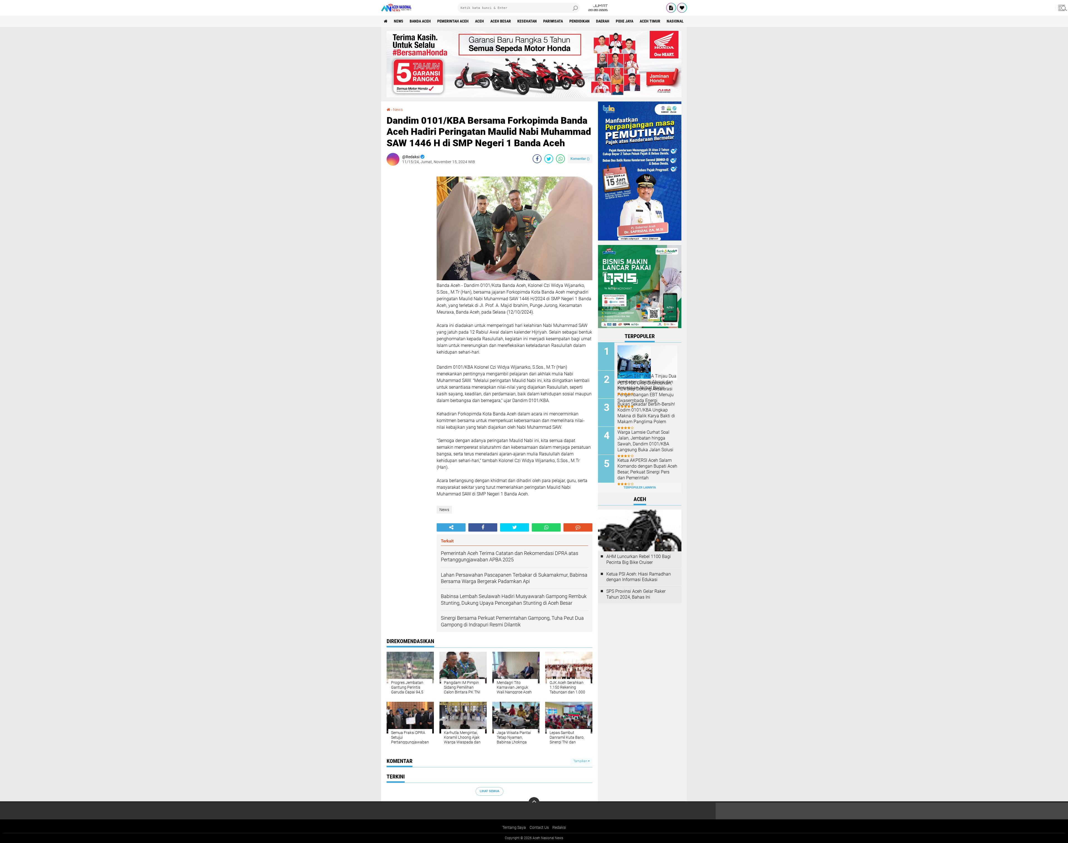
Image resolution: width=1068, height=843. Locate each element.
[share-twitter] (548, 158)
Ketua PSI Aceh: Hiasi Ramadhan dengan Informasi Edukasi (638, 576)
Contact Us (539, 827)
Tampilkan (580, 761)
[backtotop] (534, 802)
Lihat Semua (489, 791)
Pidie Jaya (624, 21)
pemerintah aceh (453, 21)
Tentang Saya (514, 827)
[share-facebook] (537, 158)
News (398, 21)
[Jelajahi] (1061, 8)
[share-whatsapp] (560, 158)
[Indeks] (671, 7)
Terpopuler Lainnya (640, 487)
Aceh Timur (650, 21)
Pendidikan (579, 21)
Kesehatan (527, 21)
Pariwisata (553, 21)
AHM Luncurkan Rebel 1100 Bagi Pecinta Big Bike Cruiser (638, 559)
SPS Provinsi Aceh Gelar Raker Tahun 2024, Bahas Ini (636, 594)
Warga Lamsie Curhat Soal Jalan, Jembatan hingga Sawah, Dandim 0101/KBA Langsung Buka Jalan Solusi (645, 441)
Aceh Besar (500, 21)
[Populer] (682, 7)
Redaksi (559, 827)
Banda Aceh (420, 21)
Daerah (602, 21)
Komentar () (580, 159)
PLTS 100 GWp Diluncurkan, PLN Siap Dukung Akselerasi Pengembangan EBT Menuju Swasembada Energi (645, 391)
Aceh (479, 21)
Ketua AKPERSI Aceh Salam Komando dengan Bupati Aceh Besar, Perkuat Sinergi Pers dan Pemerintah (647, 469)
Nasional (675, 21)
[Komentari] (577, 527)
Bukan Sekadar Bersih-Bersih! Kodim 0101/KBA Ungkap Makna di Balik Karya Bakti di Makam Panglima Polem (646, 412)
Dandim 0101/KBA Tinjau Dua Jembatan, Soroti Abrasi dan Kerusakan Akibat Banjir (646, 381)
